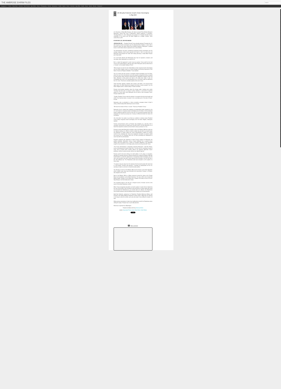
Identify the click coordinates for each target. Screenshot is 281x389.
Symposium (54, 6)
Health (59, 6)
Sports (63, 6)
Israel (133, 210)
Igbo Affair (78, 6)
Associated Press (127, 210)
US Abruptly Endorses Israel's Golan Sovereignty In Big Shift (133, 14)
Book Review (27, 6)
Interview (21, 6)
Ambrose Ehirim (139, 207)
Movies (49, 6)
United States (143, 210)
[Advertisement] (160, 34)
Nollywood (99, 6)
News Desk (137, 210)
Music (38, 6)
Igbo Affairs (33, 6)
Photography (44, 6)
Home (10, 6)
